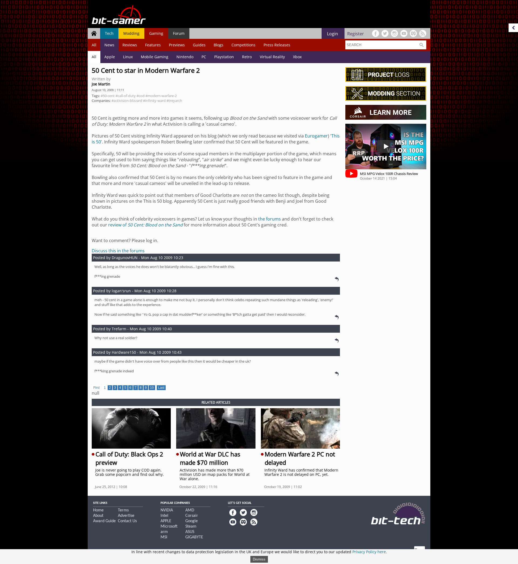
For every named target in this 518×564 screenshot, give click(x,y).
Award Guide (104, 521)
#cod (141, 95)
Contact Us (127, 521)
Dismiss (259, 559)
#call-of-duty (125, 95)
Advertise (126, 516)
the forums (269, 219)
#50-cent (108, 95)
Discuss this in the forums (118, 251)
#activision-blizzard (126, 100)
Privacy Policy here (369, 551)
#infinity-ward (154, 100)
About (98, 516)
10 (152, 388)
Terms (123, 510)
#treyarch (174, 100)
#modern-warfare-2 (161, 95)
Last (161, 388)
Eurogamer (316, 136)
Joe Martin (101, 84)
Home (98, 510)
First (96, 388)
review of (145, 225)
